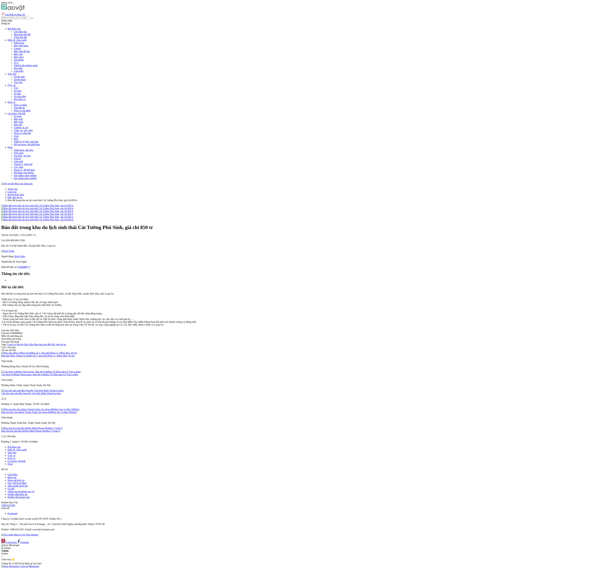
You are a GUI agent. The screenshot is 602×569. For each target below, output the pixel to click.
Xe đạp (17, 93)
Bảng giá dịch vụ (16, 480)
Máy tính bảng (21, 45)
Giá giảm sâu (20, 31)
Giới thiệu (12, 474)
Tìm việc (18, 82)
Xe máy (18, 91)
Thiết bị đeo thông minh (26, 65)
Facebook (12, 513)
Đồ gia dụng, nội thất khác (27, 144)
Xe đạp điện (20, 96)
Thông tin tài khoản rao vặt (21, 491)
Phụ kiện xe (20, 99)
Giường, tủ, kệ (21, 127)
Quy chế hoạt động (17, 483)
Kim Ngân (19, 256)
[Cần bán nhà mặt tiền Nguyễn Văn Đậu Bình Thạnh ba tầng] (32, 390)
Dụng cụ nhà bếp (22, 133)
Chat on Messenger (29, 566)
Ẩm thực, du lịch (22, 155)
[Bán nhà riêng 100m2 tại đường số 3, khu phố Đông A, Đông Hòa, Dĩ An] (39, 353)
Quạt (16, 136)
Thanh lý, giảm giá (23, 164)
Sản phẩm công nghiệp (25, 175)
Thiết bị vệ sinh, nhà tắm (26, 141)
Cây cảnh (18, 167)
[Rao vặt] (13, 10)
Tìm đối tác (19, 107)
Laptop (17, 48)
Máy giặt (18, 119)
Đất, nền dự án (15, 197)
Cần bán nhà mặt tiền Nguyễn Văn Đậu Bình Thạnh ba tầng (31, 393)
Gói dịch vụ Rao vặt (15, 14)
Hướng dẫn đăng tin (17, 494)
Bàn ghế (18, 124)
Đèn (16, 138)
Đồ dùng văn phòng (24, 172)
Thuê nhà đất (20, 37)
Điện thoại (19, 43)
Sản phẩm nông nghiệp (25, 178)
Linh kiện (18, 71)
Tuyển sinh (19, 76)
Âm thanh (19, 59)
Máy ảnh (18, 54)
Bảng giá (12, 477)
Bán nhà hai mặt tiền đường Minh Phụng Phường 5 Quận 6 (30, 431)
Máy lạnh (18, 122)
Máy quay (19, 57)
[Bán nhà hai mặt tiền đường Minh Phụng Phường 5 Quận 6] (32, 428)
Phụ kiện (18, 68)
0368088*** (24, 267)
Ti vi (16, 62)
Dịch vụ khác (20, 105)
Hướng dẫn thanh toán (19, 497)
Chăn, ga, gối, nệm (23, 130)
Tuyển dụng (20, 79)
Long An (12, 191)
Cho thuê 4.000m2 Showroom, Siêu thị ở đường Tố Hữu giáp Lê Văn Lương (39, 374)
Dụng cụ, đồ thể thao (24, 170)
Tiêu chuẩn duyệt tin (18, 486)
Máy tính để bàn (22, 51)
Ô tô (16, 88)
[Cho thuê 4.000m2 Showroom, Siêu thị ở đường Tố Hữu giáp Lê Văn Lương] (41, 371)
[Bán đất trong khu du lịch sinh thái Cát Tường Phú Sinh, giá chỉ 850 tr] (37, 205)
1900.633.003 (8, 505)
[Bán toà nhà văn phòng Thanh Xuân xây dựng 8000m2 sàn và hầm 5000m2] (40, 409)
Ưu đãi (11, 488)
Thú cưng (19, 153)
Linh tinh (18, 161)
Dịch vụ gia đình (22, 110)
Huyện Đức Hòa (16, 194)
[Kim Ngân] (7, 251)
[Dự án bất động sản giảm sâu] (17, 183)
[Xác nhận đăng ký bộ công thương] (19, 534)
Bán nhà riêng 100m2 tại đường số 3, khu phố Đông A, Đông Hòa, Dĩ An (38, 355)
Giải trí (17, 158)
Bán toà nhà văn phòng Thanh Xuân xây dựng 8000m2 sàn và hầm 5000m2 (39, 412)
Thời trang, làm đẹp (23, 150)
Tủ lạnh (17, 116)
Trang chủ (13, 189)
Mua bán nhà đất (22, 34)
